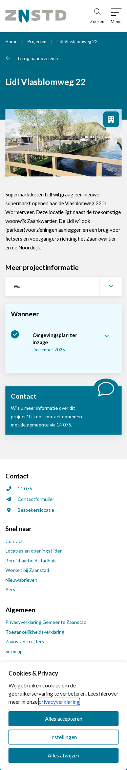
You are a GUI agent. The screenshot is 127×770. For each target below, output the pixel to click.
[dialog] (63, 716)
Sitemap (14, 651)
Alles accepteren (63, 719)
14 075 (25, 488)
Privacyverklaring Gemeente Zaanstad (45, 622)
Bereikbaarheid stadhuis (31, 560)
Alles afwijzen (63, 755)
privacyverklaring (59, 701)
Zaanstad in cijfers (24, 641)
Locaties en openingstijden (34, 551)
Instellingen (63, 737)
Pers (10, 589)
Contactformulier (36, 499)
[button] (63, 286)
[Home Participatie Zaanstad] (35, 16)
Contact (14, 541)
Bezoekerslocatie (36, 510)
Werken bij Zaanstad (27, 570)
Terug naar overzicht (38, 58)
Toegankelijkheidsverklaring (34, 632)
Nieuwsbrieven (21, 580)
